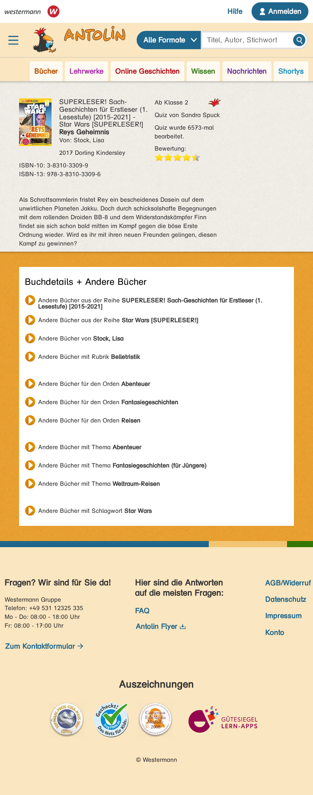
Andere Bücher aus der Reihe (150, 301)
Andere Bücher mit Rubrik (89, 356)
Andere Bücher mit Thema (89, 447)
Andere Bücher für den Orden (94, 383)
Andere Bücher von (81, 338)
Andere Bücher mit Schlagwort (95, 510)
